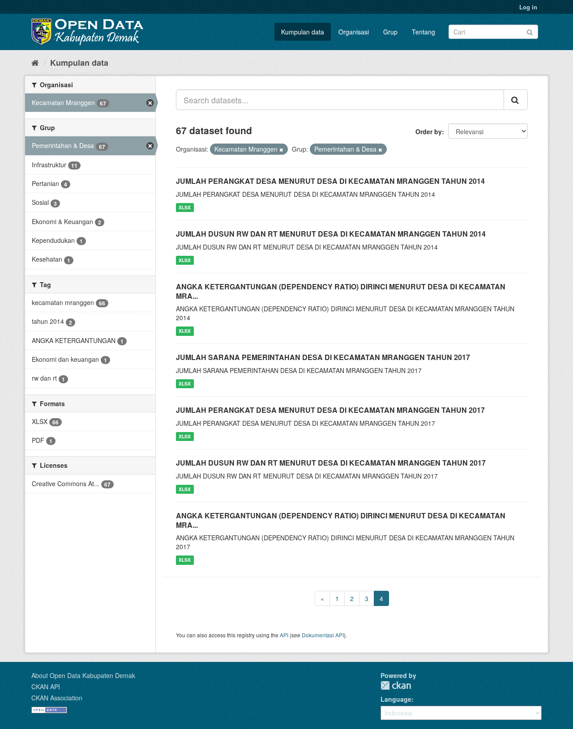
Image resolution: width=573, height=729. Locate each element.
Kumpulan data (302, 31)
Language (396, 699)
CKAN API (45, 686)
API (284, 635)
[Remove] (281, 149)
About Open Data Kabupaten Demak (83, 675)
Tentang (423, 31)
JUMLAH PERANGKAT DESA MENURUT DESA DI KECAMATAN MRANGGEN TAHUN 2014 (330, 181)
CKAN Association (56, 697)
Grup (390, 31)
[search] (516, 99)
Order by (428, 131)
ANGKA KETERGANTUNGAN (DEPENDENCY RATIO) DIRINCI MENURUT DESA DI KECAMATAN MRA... (340, 291)
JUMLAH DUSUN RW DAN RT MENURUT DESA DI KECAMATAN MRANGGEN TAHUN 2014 (331, 234)
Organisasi (353, 31)
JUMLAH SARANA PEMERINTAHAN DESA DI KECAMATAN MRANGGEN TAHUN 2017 (323, 357)
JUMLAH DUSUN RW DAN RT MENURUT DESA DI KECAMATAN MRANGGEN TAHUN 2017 (331, 463)
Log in (528, 7)
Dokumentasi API (323, 635)
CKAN (396, 685)
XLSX (185, 207)
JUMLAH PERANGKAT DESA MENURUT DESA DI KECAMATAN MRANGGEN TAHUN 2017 (330, 410)
